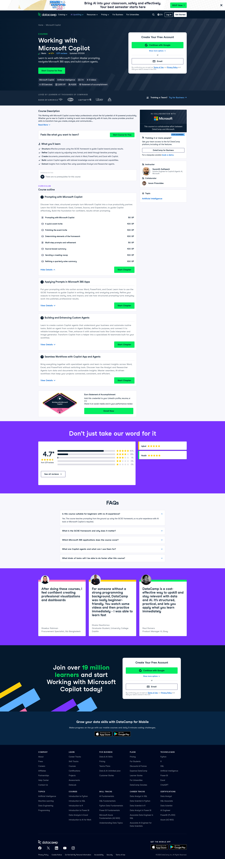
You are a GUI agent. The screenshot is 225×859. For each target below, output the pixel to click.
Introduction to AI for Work (80, 820)
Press (40, 761)
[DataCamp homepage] (47, 15)
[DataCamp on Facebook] (39, 848)
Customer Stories (106, 775)
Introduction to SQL (77, 801)
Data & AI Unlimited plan (110, 771)
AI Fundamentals (106, 796)
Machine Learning (46, 801)
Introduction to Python (78, 796)
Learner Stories (136, 775)
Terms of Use (159, 67)
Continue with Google (159, 45)
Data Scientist (166, 806)
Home (40, 25)
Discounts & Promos (138, 766)
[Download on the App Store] (103, 734)
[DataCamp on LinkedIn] (56, 848)
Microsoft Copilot (53, 25)
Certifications (74, 771)
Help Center (43, 780)
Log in (168, 15)
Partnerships (43, 775)
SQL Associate (166, 801)
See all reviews (51, 474)
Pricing (102, 761)
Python (163, 757)
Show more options (156, 51)
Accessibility (99, 855)
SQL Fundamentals (107, 801)
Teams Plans (104, 766)
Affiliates (42, 771)
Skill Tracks (74, 761)
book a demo (168, 155)
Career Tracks (75, 757)
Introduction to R (76, 806)
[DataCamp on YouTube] (64, 848)
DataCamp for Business (163, 150)
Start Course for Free (51, 70)
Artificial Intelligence (152, 198)
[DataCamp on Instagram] (73, 848)
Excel (162, 780)
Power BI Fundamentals (109, 810)
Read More (43, 125)
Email (159, 61)
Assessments (74, 780)
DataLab (72, 785)
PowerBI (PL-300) (167, 815)
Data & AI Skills (106, 757)
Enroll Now (109, 411)
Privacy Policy (172, 67)
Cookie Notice (57, 855)
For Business (118, 15)
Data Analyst (166, 796)
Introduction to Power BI (79, 810)
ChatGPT (164, 785)
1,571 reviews (61, 53)
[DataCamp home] (56, 842)
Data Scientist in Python (140, 801)
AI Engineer (165, 810)
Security (110, 855)
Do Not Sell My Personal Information (78, 855)
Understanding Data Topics (111, 823)
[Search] (153, 14)
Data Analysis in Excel (78, 815)
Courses (72, 766)
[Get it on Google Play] (122, 734)
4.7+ (52, 53)
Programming (44, 810)
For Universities (132, 15)
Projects (72, 775)
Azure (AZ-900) (167, 820)
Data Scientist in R (137, 806)
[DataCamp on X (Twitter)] (48, 848)
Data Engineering (45, 806)
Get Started (180, 15)
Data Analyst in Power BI (140, 810)
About (40, 757)
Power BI (164, 775)
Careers (41, 766)
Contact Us (43, 785)
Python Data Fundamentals (111, 806)
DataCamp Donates (138, 785)
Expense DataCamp (138, 771)
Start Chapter (124, 269)
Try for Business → (178, 97)
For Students (135, 761)
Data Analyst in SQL (138, 796)
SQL (162, 766)
